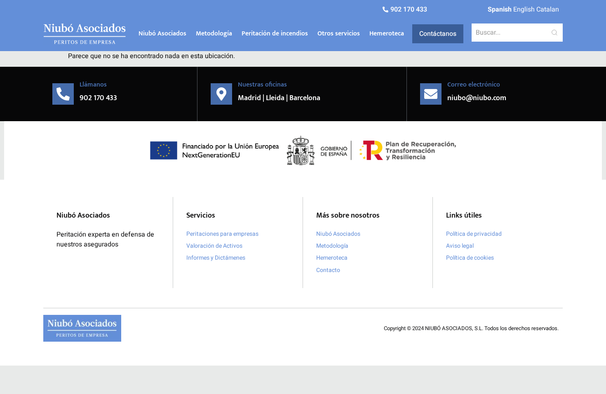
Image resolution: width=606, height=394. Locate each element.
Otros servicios (338, 33)
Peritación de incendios (275, 33)
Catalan (547, 9)
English (524, 9)
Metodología (214, 33)
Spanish (500, 9)
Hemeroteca (386, 33)
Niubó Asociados (162, 33)
